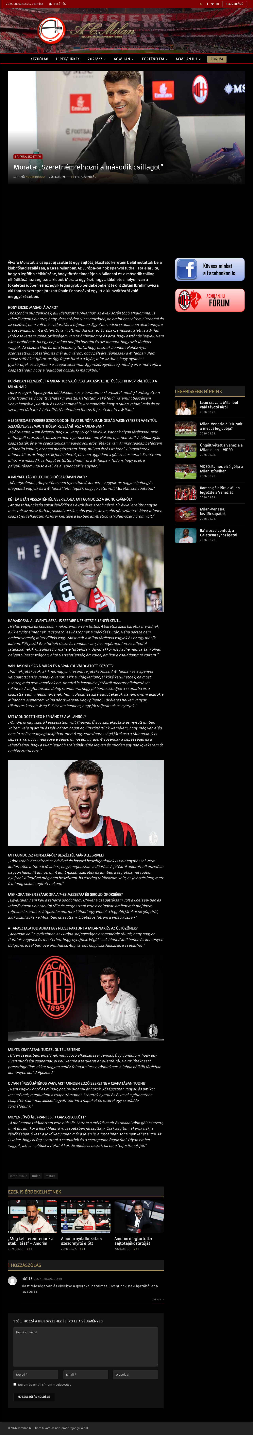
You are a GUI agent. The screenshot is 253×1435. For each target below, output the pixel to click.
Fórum (217, 59)
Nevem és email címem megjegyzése (44, 1384)
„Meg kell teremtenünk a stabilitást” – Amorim (31, 1241)
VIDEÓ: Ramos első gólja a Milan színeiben (221, 469)
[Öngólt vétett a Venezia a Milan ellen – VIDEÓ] (185, 450)
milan (36, 1176)
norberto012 (35, 177)
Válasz (157, 1299)
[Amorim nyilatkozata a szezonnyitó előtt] (85, 1216)
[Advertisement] (86, 226)
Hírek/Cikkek (68, 59)
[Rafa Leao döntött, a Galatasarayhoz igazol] (185, 535)
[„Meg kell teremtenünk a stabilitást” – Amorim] (32, 1216)
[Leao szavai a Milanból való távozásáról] (185, 407)
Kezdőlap (39, 59)
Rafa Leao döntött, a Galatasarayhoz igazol (218, 533)
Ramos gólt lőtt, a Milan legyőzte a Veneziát (220, 490)
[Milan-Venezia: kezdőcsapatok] (185, 514)
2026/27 (95, 59)
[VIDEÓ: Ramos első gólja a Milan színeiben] (185, 471)
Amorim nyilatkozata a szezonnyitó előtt (81, 1241)
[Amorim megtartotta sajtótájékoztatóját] (139, 1216)
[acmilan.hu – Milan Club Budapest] (85, 30)
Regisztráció (235, 4)
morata (50, 1176)
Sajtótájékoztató (28, 156)
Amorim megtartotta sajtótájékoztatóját (133, 1241)
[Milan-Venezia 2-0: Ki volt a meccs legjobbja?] (185, 428)
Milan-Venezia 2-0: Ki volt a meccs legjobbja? (221, 426)
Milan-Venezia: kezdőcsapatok (213, 511)
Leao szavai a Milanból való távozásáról (219, 405)
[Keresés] (201, 4)
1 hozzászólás (85, 177)
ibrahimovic (18, 1176)
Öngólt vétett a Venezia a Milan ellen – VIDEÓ (221, 447)
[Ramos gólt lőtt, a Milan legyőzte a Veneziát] (185, 492)
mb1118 (26, 1279)
